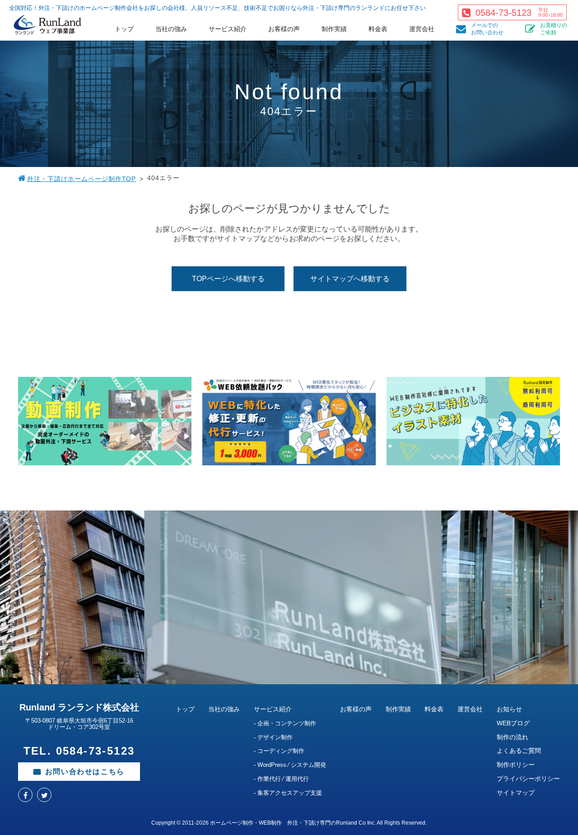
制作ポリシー (516, 764)
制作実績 (334, 28)
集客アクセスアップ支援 (289, 792)
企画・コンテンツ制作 (286, 723)
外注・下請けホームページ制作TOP (81, 178)
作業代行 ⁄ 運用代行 (283, 778)
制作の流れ (512, 737)
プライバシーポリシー (528, 778)
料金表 (377, 28)
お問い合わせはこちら (85, 771)
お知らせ (509, 709)
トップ (124, 28)
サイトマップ (516, 792)
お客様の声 (284, 28)
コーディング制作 (280, 750)
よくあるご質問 (519, 750)
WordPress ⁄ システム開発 (291, 764)
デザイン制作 (275, 737)
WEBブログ (513, 723)
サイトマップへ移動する (350, 279)
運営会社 (421, 28)
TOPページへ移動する (228, 279)
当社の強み (171, 28)
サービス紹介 (228, 28)
